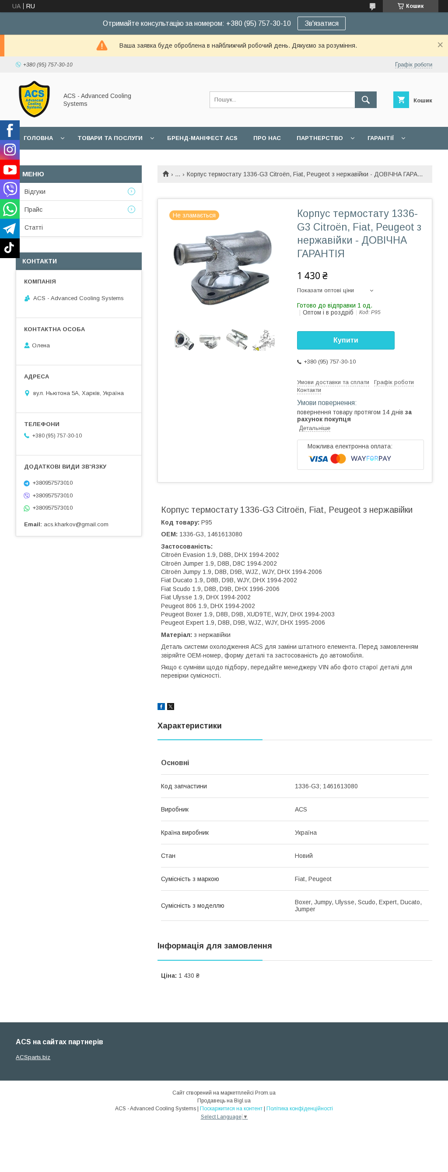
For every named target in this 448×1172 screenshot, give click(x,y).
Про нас (267, 138)
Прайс (33, 209)
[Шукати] (366, 99)
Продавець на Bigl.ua (224, 1101)
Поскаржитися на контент (231, 1109)
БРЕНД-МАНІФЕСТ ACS (202, 138)
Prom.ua (265, 1093)
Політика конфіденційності (299, 1109)
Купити (345, 340)
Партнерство (320, 138)
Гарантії (381, 138)
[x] (170, 707)
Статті (33, 227)
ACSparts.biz (33, 1057)
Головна (38, 138)
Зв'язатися (321, 23)
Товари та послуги (110, 138)
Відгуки (35, 191)
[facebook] (161, 707)
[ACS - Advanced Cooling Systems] (34, 115)
